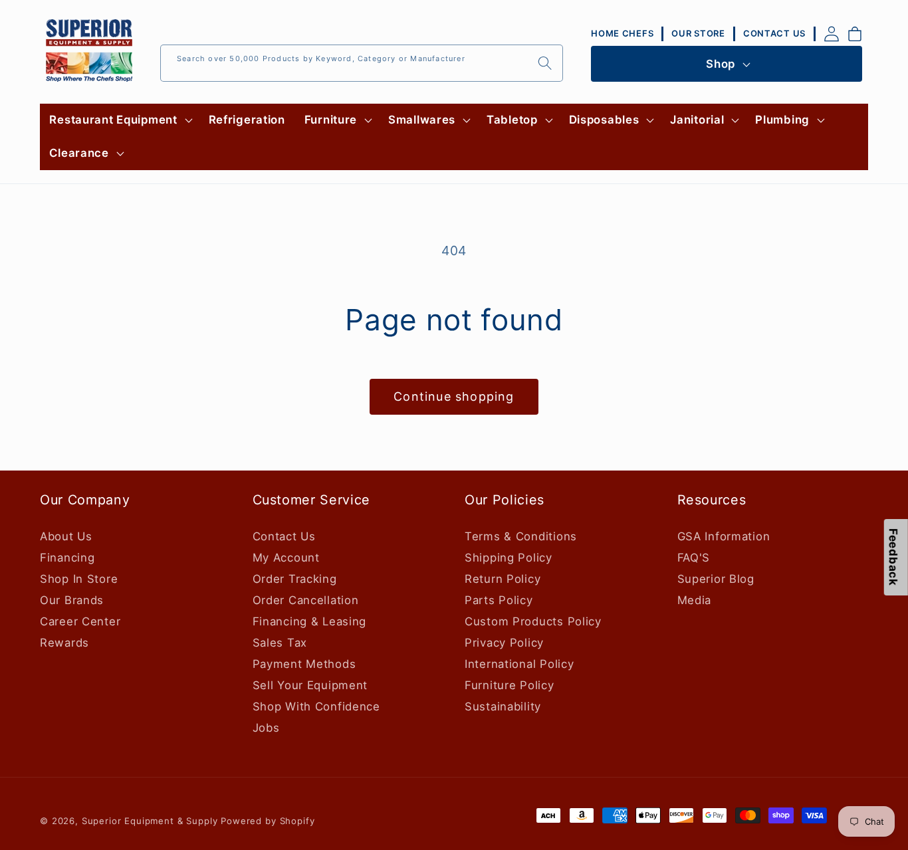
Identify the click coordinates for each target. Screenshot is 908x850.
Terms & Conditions (521, 535)
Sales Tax (280, 642)
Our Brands (72, 599)
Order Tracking (295, 578)
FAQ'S (694, 557)
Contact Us (284, 535)
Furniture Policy (509, 684)
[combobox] (361, 63)
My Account (286, 557)
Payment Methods (304, 663)
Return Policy (502, 578)
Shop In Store (79, 578)
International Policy (519, 663)
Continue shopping (454, 396)
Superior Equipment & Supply (150, 820)
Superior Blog (715, 578)
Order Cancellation (306, 599)
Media (694, 599)
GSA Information (723, 535)
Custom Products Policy (533, 620)
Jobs (266, 727)
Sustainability (503, 705)
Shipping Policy (508, 557)
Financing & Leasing (310, 620)
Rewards (64, 642)
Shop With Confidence (316, 705)
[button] (119, 120)
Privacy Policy (504, 642)
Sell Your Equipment (310, 684)
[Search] (544, 62)
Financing (67, 557)
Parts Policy (499, 599)
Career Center (80, 620)
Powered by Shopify (267, 820)
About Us (66, 535)
